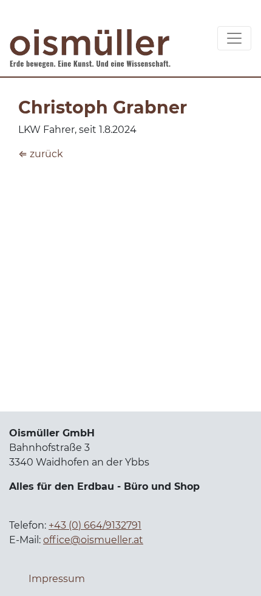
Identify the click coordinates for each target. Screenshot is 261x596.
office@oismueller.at (93, 540)
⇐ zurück (40, 154)
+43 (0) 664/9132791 (95, 525)
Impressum (57, 578)
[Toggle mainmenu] (234, 38)
